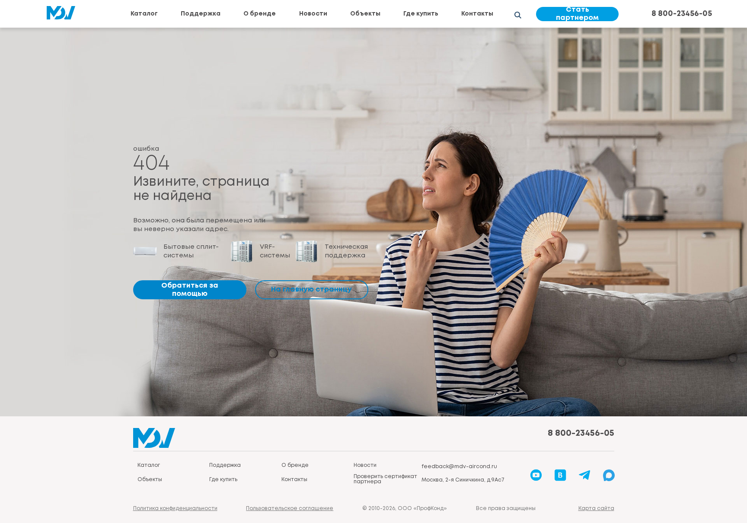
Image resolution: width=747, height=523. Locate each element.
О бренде (259, 13)
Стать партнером (577, 14)
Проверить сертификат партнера (385, 479)
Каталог (144, 13)
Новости (313, 13)
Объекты (365, 13)
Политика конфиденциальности (175, 508)
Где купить (420, 13)
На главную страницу (311, 289)
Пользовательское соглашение (289, 508)
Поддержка (200, 13)
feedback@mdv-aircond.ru (459, 466)
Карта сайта (596, 508)
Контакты (477, 13)
